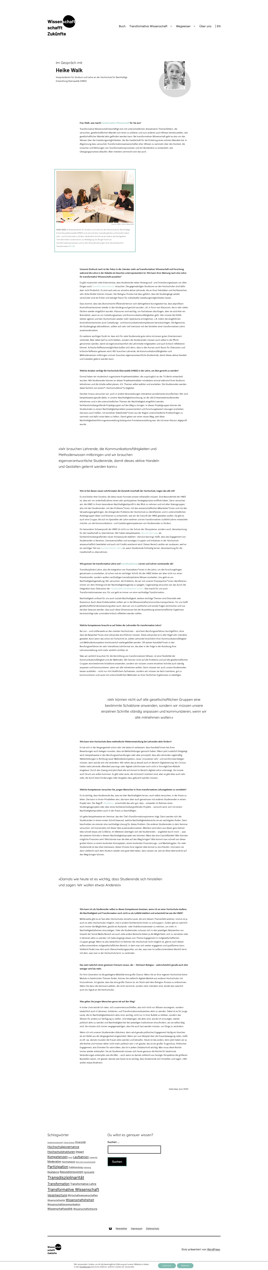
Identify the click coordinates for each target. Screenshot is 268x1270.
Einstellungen (85, 1267)
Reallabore (53, 1172)
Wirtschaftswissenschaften (83, 1195)
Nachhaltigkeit (68, 1162)
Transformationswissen (103, 286)
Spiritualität (89, 1172)
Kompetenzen (57, 1157)
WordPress (213, 1249)
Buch (122, 26)
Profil (72, 246)
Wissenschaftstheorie (85, 1208)
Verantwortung (57, 1195)
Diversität (80, 1142)
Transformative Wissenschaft (148, 26)
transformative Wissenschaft (115, 123)
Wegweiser (183, 26)
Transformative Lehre (83, 1183)
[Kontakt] (110, 1228)
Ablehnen (185, 1266)
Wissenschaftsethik (56, 1200)
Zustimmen (167, 1266)
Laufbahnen (81, 1157)
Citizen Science (69, 1142)
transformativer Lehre (111, 548)
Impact (80, 1151)
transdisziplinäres (129, 564)
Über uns (205, 26)
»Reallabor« (108, 803)
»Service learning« (149, 533)
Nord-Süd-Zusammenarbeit (85, 1162)
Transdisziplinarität (65, 1177)
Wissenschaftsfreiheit (80, 1200)
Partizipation (57, 1167)
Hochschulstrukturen (61, 1151)
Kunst (70, 1157)
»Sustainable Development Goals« (127, 588)
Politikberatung (76, 1167)
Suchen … (113, 1142)
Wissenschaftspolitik (60, 1208)
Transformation (58, 1184)
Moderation (54, 1161)
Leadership (93, 1157)
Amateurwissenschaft (55, 1142)
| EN (218, 26)
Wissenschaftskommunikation (63, 1204)
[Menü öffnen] (171, 26)
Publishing (87, 1167)
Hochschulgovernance (63, 1147)
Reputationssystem (71, 1171)
